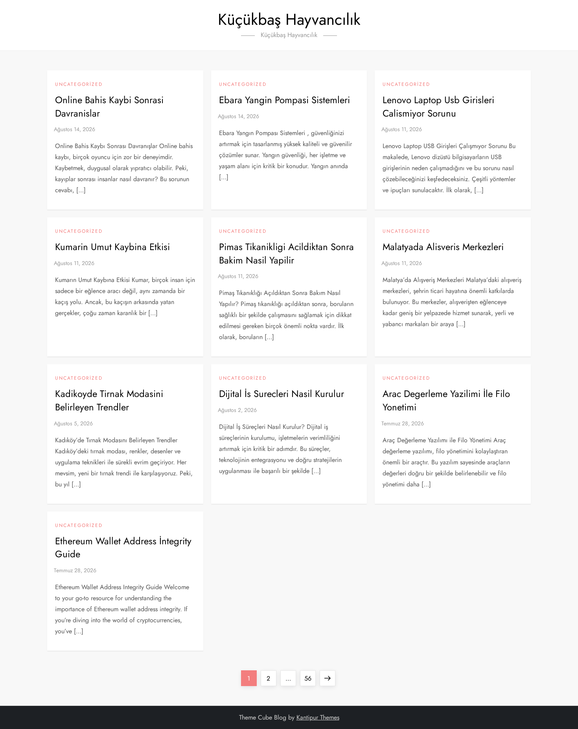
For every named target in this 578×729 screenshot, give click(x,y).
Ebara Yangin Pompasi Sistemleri (284, 100)
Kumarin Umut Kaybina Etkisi (112, 247)
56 (310, 678)
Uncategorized (79, 85)
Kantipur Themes (317, 717)
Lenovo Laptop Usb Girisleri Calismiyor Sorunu (438, 106)
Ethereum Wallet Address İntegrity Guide (123, 547)
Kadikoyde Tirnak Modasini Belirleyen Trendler (109, 400)
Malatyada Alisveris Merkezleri (443, 247)
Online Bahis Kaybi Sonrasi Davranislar (109, 106)
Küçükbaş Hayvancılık (289, 19)
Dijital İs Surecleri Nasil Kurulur (281, 394)
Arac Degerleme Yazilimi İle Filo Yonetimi (446, 400)
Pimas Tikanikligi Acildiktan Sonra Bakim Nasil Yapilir (286, 253)
